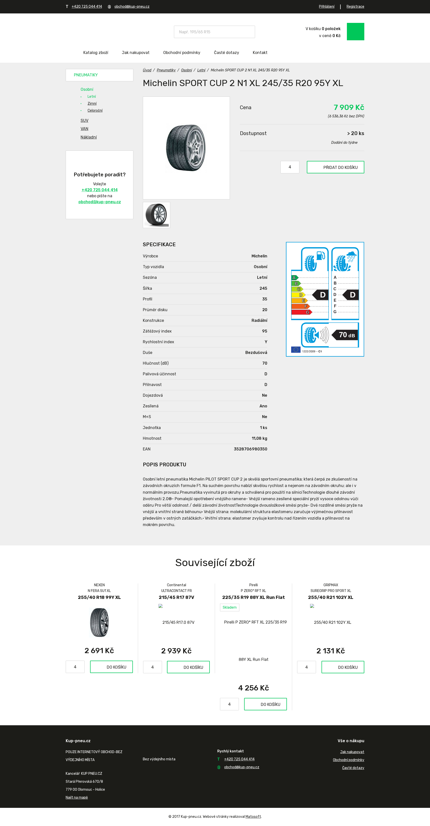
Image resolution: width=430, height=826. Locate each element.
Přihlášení (326, 6)
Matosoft (253, 817)
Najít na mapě (77, 797)
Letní (92, 97)
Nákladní (89, 137)
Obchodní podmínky (181, 52)
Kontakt (260, 52)
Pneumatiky (86, 75)
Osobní (87, 89)
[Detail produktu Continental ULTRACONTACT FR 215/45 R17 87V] (176, 622)
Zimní (92, 103)
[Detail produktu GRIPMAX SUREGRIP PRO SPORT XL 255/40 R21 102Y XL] (330, 622)
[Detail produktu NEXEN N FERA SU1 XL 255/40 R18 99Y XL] (99, 622)
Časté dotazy (226, 52)
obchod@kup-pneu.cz (132, 6)
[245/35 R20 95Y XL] (186, 148)
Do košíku (116, 667)
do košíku (340, 167)
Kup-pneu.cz (101, 31)
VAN (84, 128)
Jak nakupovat (136, 52)
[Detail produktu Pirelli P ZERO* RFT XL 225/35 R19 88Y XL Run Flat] (253, 641)
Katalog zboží (95, 52)
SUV (84, 120)
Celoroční (95, 110)
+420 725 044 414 (87, 6)
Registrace (355, 6)
